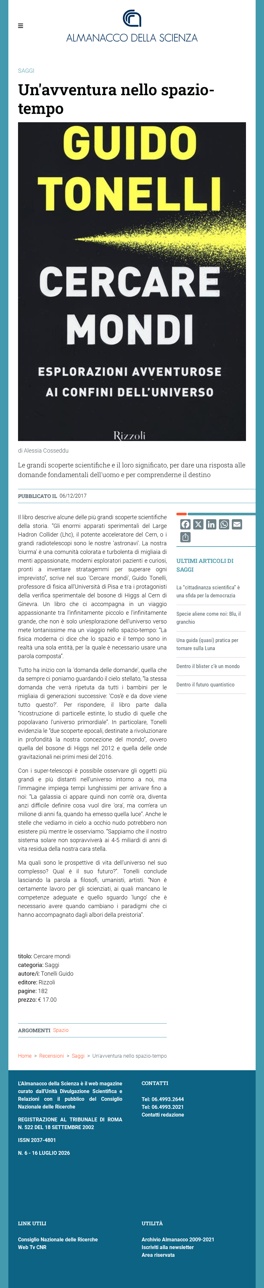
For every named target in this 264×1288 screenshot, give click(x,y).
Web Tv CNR (32, 1247)
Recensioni (51, 1056)
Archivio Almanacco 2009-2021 (178, 1240)
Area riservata (158, 1255)
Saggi (78, 1056)
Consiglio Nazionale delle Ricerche (58, 1240)
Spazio (61, 1030)
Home (25, 1056)
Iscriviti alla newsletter (168, 1247)
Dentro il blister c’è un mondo (208, 666)
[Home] (132, 26)
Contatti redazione (163, 1115)
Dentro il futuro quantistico (205, 684)
